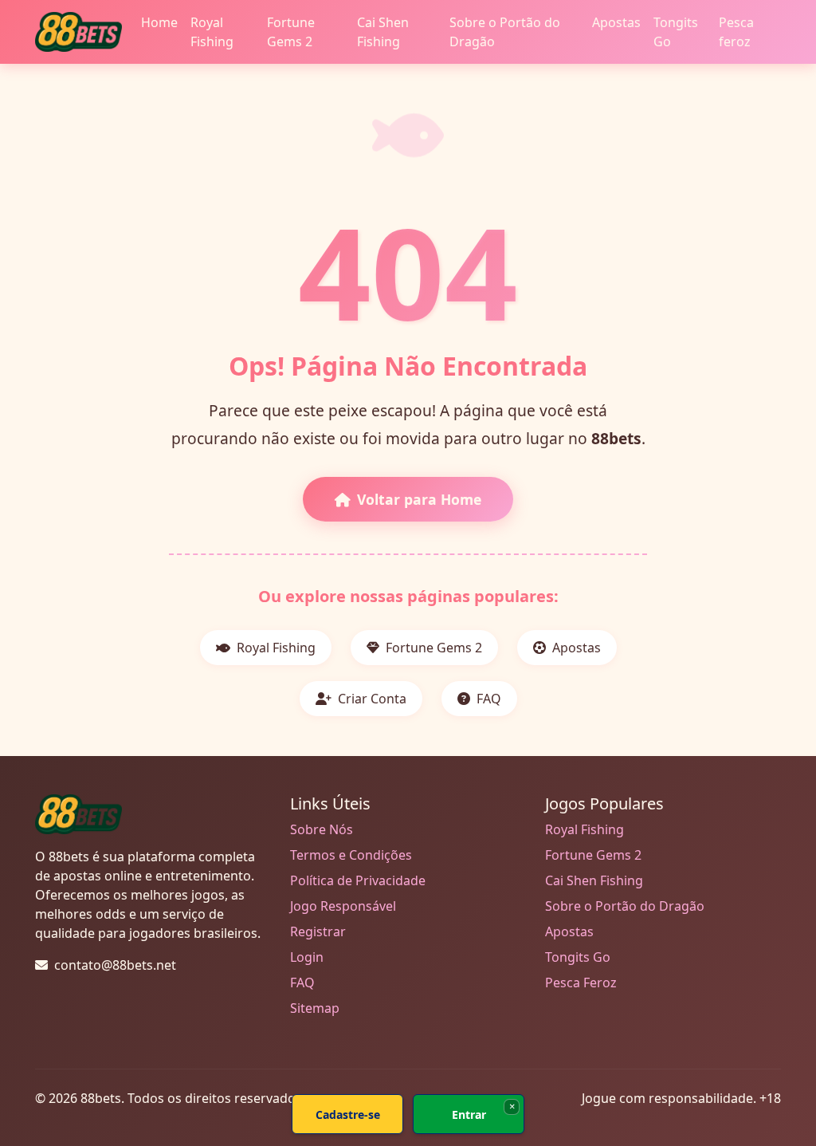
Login (307, 957)
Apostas (616, 22)
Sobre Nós (321, 829)
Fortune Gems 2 (291, 32)
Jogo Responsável (343, 906)
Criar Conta (370, 698)
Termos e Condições (351, 855)
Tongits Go (675, 32)
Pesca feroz (736, 32)
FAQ (487, 698)
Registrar (318, 931)
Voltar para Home (419, 499)
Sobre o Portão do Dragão (504, 32)
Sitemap (314, 1008)
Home (159, 22)
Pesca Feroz (581, 982)
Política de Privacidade (358, 880)
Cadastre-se (348, 1114)
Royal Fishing (211, 32)
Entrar (469, 1114)
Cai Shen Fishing (383, 32)
